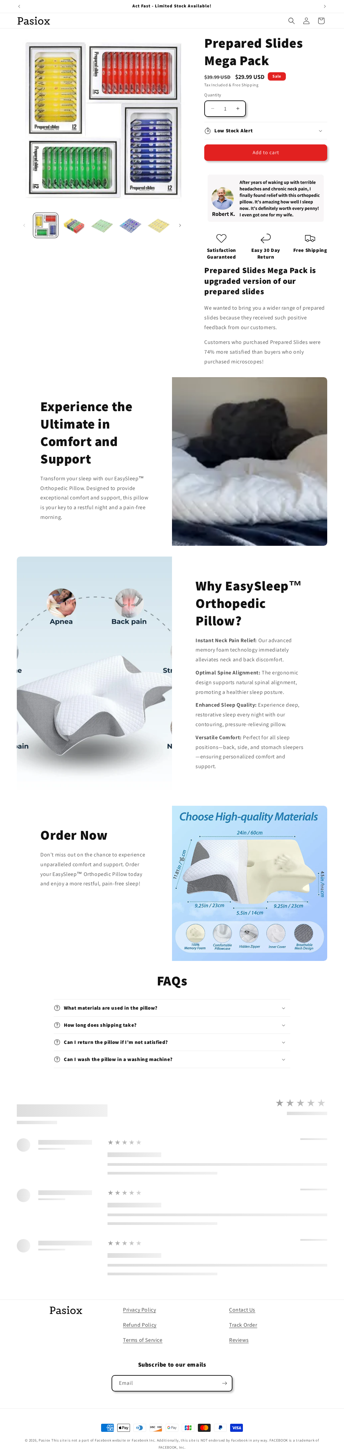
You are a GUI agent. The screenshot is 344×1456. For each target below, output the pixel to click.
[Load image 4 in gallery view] (130, 225)
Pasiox (44, 1440)
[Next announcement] (324, 6)
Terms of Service (143, 1339)
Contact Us (242, 1309)
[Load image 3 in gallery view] (102, 225)
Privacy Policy (139, 1309)
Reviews (239, 1339)
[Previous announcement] (19, 6)
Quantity (212, 95)
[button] (291, 20)
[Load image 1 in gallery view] (45, 225)
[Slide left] (24, 225)
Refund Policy (140, 1324)
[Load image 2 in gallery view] (73, 225)
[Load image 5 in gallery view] (158, 225)
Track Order (243, 1324)
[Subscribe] (224, 1383)
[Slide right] (180, 225)
